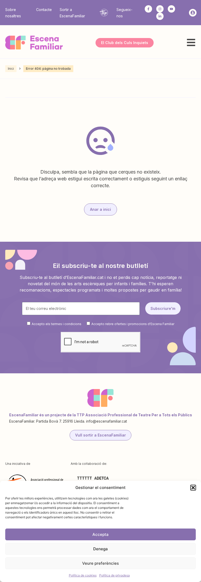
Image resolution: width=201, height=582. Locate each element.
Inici (11, 69)
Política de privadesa (114, 575)
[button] (193, 487)
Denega (100, 548)
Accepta (100, 534)
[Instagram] (160, 9)
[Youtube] (171, 9)
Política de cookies (83, 575)
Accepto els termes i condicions (56, 324)
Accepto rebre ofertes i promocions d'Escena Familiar (132, 324)
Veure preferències (100, 563)
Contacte (44, 9)
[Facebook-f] (148, 9)
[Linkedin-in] (160, 16)
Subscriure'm (162, 308)
